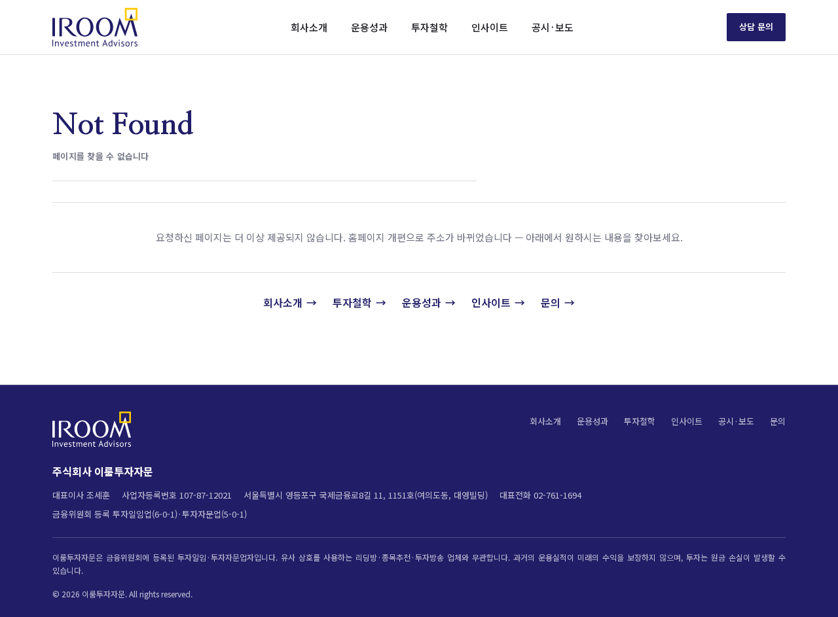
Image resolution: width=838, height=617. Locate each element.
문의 (550, 302)
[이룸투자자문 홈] (94, 27)
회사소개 (309, 27)
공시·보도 (553, 27)
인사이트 (489, 27)
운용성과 (369, 27)
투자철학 (429, 27)
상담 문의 (756, 26)
